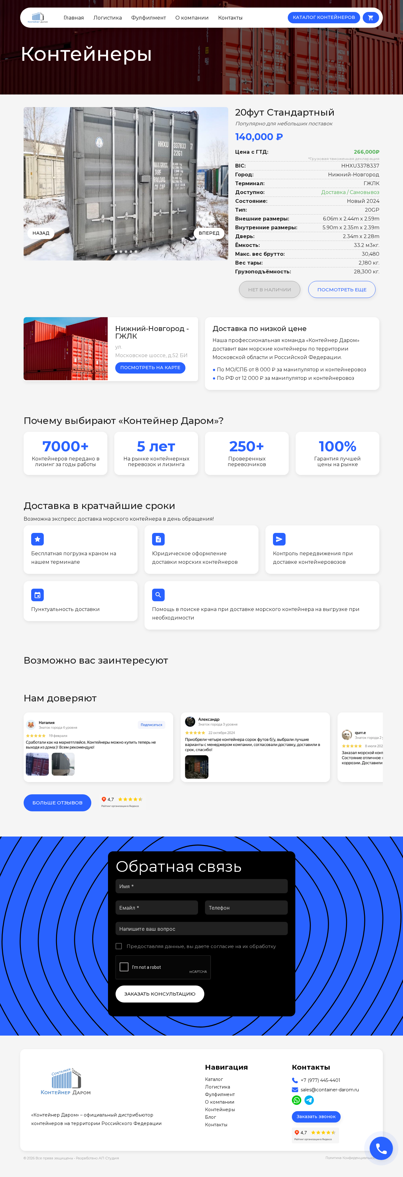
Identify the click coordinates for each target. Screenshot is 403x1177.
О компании (192, 17)
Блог (210, 1117)
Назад (40, 233)
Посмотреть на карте (150, 367)
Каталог (214, 1079)
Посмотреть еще (341, 290)
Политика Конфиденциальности (352, 1158)
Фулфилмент (148, 17)
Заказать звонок (316, 1116)
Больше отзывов (57, 803)
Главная (74, 17)
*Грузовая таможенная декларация (343, 158)
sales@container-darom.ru (330, 1090)
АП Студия (109, 1158)
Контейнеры (220, 1109)
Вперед (209, 233)
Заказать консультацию (160, 994)
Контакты (230, 17)
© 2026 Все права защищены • (50, 1158)
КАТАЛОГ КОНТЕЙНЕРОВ (324, 17)
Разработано (97, 1158)
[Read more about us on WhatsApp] (296, 1100)
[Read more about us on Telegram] (309, 1100)
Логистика (108, 17)
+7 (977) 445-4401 (320, 1080)
